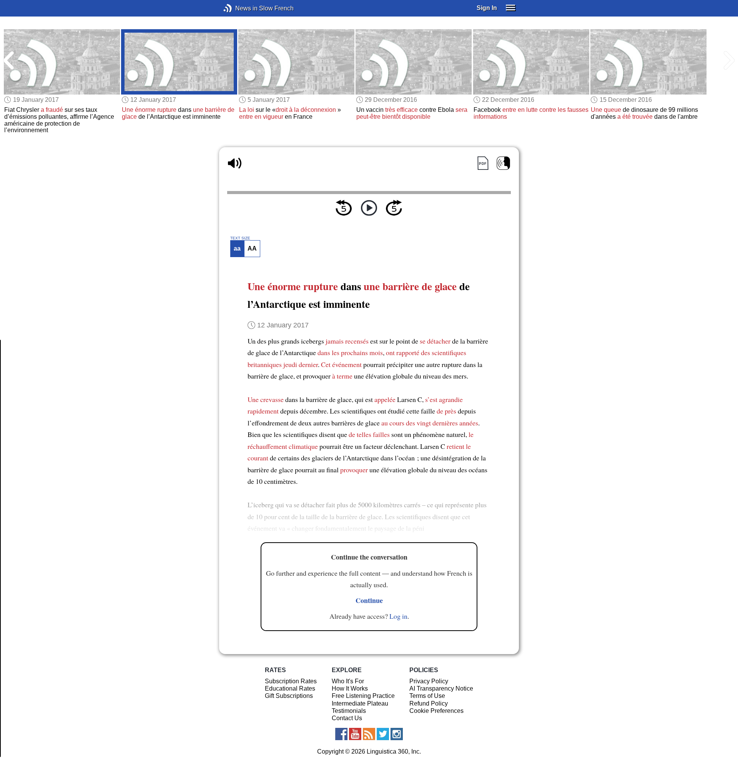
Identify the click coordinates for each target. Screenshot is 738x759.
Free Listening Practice (363, 696)
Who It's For (348, 681)
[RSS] (369, 734)
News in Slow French (239, 8)
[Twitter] (383, 734)
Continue (369, 600)
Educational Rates (290, 688)
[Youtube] (355, 734)
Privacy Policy (428, 681)
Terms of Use (427, 696)
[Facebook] (341, 734)
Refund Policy (428, 703)
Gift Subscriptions (289, 696)
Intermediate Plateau (360, 703)
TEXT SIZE (240, 238)
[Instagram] (397, 734)
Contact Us (347, 718)
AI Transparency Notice (441, 688)
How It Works (350, 688)
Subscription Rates (291, 681)
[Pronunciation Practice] (503, 163)
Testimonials (349, 711)
